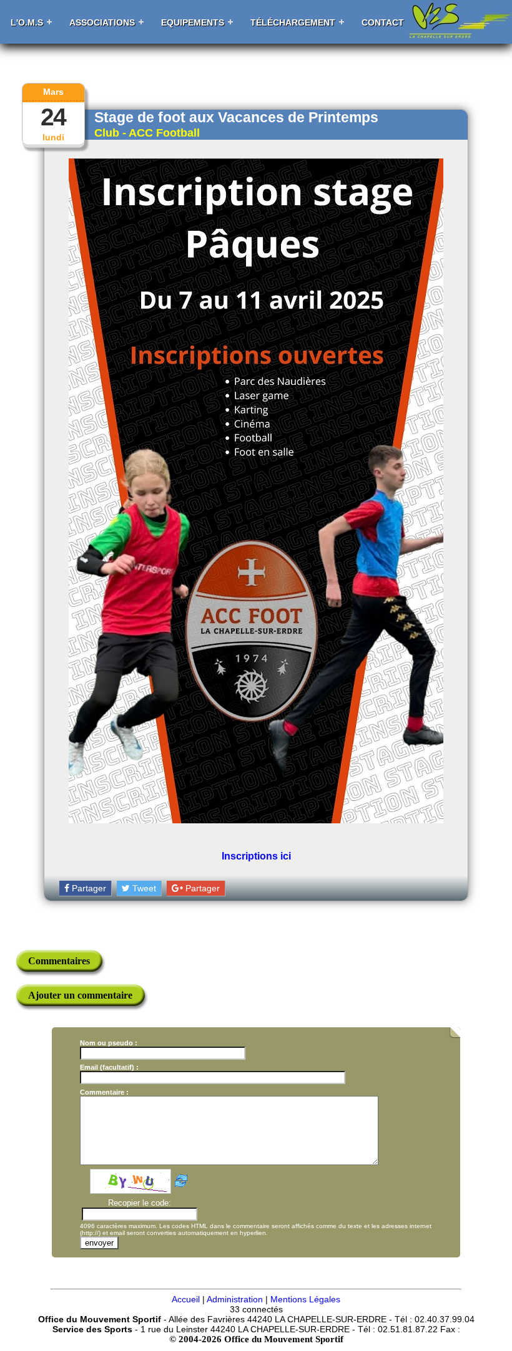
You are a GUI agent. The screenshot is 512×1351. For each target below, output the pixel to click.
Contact (383, 22)
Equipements (192, 22)
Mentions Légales (305, 1299)
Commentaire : (104, 1092)
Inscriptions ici (256, 856)
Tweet (143, 888)
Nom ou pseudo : (108, 1043)
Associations (102, 22)
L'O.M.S (27, 22)
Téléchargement (292, 22)
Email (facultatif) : (109, 1067)
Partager (87, 888)
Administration (235, 1299)
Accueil (186, 1299)
